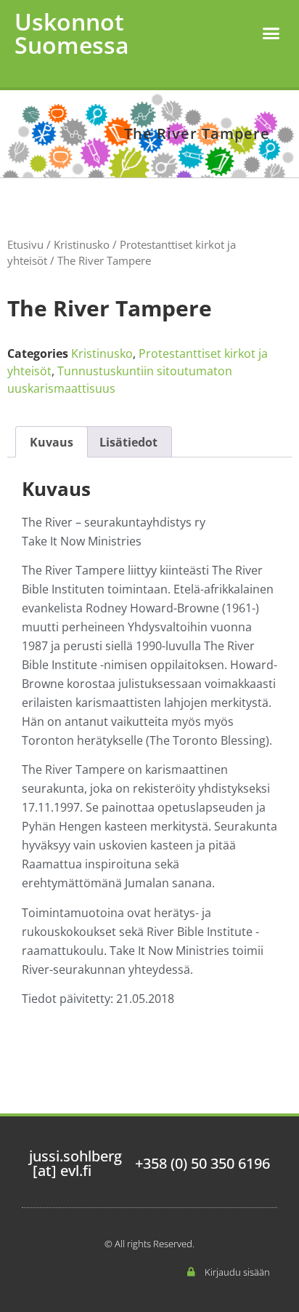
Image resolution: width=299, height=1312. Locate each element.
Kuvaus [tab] (51, 442)
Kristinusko (82, 244)
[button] (271, 33)
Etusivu (25, 244)
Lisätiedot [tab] (128, 442)
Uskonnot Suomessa (72, 33)
